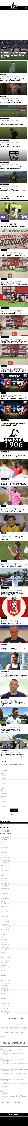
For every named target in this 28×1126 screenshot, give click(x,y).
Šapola (3, 773)
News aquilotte (4, 118)
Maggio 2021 (3, 990)
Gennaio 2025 (4, 885)
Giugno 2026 (3, 842)
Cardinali (4, 791)
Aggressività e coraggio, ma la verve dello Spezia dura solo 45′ (14, 1024)
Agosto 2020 (3, 1013)
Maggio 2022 (3, 967)
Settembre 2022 (4, 957)
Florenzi (4, 788)
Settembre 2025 (4, 865)
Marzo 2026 (3, 850)
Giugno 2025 (3, 873)
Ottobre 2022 (3, 955)
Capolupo (4, 778)
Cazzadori (4, 786)
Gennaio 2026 (4, 855)
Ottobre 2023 (3, 924)
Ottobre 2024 (3, 893)
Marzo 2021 (3, 996)
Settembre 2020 (4, 1011)
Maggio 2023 (3, 937)
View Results (14, 814)
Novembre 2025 (4, 860)
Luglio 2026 (3, 839)
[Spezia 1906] (14, 9)
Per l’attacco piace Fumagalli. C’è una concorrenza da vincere (14, 1029)
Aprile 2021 (3, 993)
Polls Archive (3, 817)
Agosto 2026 (3, 837)
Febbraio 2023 (4, 944)
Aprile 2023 (3, 939)
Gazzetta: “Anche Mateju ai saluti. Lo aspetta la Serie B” (12, 1032)
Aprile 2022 (3, 970)
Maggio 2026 (3, 845)
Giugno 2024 (3, 903)
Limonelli (4, 798)
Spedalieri (4, 775)
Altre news (4, 250)
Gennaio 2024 (4, 916)
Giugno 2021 (3, 988)
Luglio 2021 (3, 985)
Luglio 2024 (3, 901)
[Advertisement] (14, 24)
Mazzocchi (4, 793)
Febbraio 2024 (4, 914)
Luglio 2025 (3, 870)
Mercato (4, 47)
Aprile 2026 (3, 847)
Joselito (4, 780)
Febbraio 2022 (4, 975)
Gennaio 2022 (4, 978)
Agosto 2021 (3, 983)
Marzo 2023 (3, 942)
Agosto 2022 (3, 960)
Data (2, 1102)
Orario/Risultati (17, 1102)
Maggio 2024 (3, 906)
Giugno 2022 (3, 965)
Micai (3, 768)
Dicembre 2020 (4, 1003)
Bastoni (4, 804)
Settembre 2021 (4, 980)
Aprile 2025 (3, 878)
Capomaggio (5, 801)
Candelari (4, 783)
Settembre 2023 (4, 926)
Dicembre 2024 (4, 888)
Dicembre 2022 (4, 949)
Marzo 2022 (3, 973)
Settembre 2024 (4, 896)
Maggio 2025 (3, 875)
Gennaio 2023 (4, 947)
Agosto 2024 (3, 898)
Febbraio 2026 (4, 852)
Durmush (4, 796)
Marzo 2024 (3, 911)
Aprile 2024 (3, 909)
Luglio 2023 (3, 932)
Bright (3, 806)
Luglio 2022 (3, 962)
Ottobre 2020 (3, 1008)
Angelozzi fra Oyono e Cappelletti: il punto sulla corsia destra (13, 1027)
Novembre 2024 (4, 891)
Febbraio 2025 (4, 883)
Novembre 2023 (4, 921)
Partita (7, 1102)
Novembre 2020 (4, 1006)
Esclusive (3, 393)
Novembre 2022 (4, 952)
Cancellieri (4, 770)
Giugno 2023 (3, 934)
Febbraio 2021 (4, 998)
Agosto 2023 (3, 929)
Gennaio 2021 (4, 1001)
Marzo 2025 (3, 880)
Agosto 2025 (3, 868)
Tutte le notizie (13, 1114)
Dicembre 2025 (4, 857)
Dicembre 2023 (4, 919)
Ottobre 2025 (3, 862)
